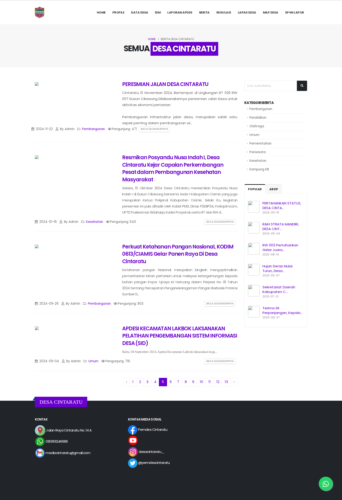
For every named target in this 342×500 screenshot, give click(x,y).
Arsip (273, 189)
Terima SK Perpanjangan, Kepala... (282, 310)
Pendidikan (257, 117)
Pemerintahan (260, 143)
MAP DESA (270, 12)
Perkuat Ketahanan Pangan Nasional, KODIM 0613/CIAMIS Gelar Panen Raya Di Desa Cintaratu (177, 254)
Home (101, 12)
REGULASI (223, 12)
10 (201, 381)
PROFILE (118, 12)
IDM (158, 12)
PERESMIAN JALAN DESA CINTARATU (165, 84)
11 (209, 381)
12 (217, 381)
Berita (204, 12)
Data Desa (139, 12)
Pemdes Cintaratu (152, 429)
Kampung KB (259, 169)
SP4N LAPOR (294, 12)
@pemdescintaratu (153, 462)
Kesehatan (257, 161)
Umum (254, 135)
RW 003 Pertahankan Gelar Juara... (280, 247)
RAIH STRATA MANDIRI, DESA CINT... (280, 226)
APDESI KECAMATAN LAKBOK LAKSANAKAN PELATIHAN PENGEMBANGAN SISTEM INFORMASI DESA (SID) (179, 336)
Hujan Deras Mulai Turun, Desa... (277, 268)
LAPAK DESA (247, 12)
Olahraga (256, 126)
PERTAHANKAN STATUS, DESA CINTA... (281, 205)
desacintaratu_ (151, 451)
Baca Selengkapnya (154, 129)
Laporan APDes (179, 12)
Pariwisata (257, 152)
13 (226, 381)
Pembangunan (260, 109)
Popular (255, 189)
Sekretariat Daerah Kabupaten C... (278, 289)
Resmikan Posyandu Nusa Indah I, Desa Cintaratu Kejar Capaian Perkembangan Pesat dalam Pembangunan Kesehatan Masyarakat (172, 168)
